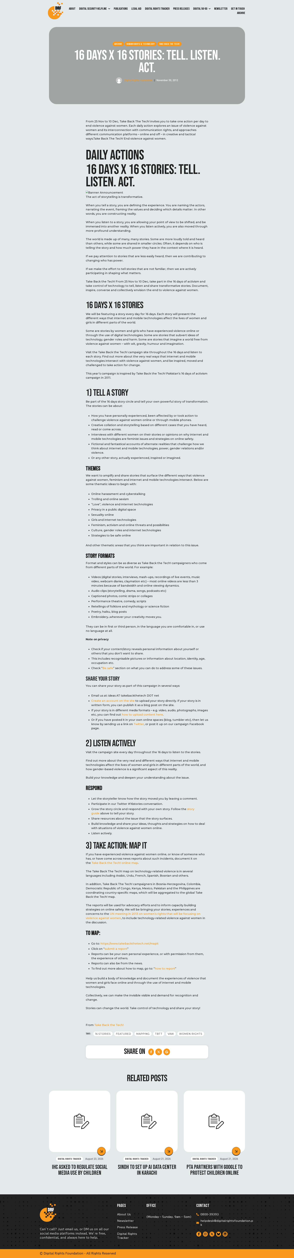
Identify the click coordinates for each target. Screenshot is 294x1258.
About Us (124, 1214)
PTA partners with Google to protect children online (214, 1170)
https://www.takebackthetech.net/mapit (129, 943)
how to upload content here (142, 714)
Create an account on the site (113, 701)
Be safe (107, 668)
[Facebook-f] (198, 1234)
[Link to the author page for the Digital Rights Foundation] (119, 80)
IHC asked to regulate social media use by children (79, 1170)
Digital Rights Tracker (157, 9)
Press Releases (181, 9)
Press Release (127, 1227)
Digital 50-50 (200, 9)
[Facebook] (151, 1051)
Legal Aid (136, 9)
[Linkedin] (225, 1234)
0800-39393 (209, 1214)
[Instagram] (205, 1234)
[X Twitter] (158, 1051)
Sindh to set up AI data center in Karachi (147, 1170)
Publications (121, 9)
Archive (241, 13)
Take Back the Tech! (109, 1025)
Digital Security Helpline (93, 9)
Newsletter (220, 9)
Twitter (139, 724)
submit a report (116, 949)
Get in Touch (238, 9)
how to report (165, 968)
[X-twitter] (211, 1234)
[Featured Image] (79, 1121)
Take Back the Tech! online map (115, 863)
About (72, 9)
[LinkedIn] (166, 1051)
